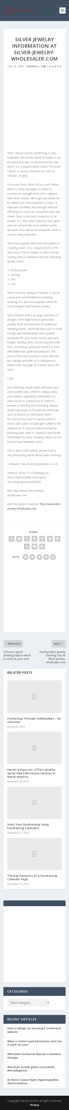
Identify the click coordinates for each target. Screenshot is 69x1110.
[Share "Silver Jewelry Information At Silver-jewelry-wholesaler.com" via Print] (42, 546)
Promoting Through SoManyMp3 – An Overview (34, 720)
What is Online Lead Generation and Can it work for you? (34, 1042)
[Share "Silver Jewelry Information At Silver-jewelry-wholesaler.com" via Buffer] (57, 539)
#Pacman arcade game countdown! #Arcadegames (31, 1068)
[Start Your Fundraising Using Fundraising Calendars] (34, 803)
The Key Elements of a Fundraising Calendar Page (32, 877)
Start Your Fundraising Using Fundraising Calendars (28, 826)
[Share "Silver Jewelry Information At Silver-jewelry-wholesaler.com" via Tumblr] (34, 539)
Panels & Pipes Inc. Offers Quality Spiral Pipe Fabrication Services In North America (31, 773)
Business (32, 66)
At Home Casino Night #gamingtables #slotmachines (33, 1081)
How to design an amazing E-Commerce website (34, 1029)
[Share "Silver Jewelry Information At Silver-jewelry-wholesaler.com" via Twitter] (19, 539)
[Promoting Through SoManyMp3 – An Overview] (34, 696)
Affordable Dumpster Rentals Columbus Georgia (34, 1055)
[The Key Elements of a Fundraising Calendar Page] (34, 854)
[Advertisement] (34, 110)
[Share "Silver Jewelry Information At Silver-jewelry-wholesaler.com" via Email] (34, 546)
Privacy (34, 1105)
